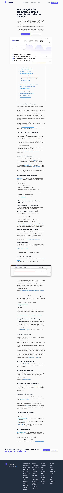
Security (51, 479)
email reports (33, 401)
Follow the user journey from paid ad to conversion (29, 75)
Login (49, 2)
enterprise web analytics (39, 441)
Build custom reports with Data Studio (27, 93)
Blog (42, 467)
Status (42, 473)
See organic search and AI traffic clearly (27, 86)
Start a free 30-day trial (21, 432)
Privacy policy (52, 471)
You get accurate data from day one (26, 69)
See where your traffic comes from (26, 73)
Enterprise (25, 489)
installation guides (37, 168)
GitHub (42, 475)
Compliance (52, 481)
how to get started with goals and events (35, 239)
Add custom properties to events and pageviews (29, 84)
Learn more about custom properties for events (25, 315)
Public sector (20, 424)
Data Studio (34, 486)
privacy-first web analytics (34, 357)
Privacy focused (26, 469)
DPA (51, 477)
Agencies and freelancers (22, 421)
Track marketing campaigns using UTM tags (29, 77)
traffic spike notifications (26, 363)
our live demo (23, 197)
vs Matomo (34, 469)
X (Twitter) (43, 477)
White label (25, 487)
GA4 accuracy (34, 473)
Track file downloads (22, 305)
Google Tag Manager (36, 166)
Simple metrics (26, 465)
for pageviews (38, 315)
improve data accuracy (38, 138)
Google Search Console (24, 329)
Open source (25, 471)
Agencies (25, 483)
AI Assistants (26, 322)
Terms (51, 475)
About (51, 465)
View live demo (36, 34)
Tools (42, 469)
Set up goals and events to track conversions (29, 78)
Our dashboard (19, 178)
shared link (27, 405)
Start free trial (54, 2)
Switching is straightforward (25, 71)
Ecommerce (25, 477)
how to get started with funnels (22, 248)
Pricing (38, 2)
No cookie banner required (25, 88)
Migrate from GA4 (35, 467)
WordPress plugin (27, 165)
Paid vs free (34, 475)
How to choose (35, 479)
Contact (51, 469)
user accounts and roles (24, 399)
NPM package (34, 488)
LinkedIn (42, 483)
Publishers (25, 481)
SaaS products (20, 414)
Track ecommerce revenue (25, 82)
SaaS (24, 479)
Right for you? (35, 477)
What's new (43, 471)
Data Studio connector (36, 386)
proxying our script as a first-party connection (31, 150)
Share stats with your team (25, 95)
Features (25, 475)
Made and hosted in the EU (11, 466)
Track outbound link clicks (23, 304)
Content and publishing (22, 418)
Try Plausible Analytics (24, 98)
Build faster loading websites (25, 91)
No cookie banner (26, 473)
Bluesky (42, 479)
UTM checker (37, 225)
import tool (35, 160)
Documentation (44, 465)
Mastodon (43, 481)
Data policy (52, 473)
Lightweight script (26, 467)
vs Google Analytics (35, 465)
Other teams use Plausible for (25, 97)
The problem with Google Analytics (26, 67)
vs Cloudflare (34, 471)
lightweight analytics (27, 379)
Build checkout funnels (25, 80)
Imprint (51, 483)
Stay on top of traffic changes (25, 90)
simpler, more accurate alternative (28, 127)
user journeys (29, 250)
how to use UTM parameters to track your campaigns (28, 223)
